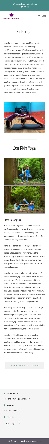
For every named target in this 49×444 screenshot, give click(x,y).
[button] (6, 117)
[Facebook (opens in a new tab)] (22, 6)
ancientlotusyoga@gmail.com (26, 4)
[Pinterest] (19, 423)
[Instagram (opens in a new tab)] (28, 6)
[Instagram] (13, 423)
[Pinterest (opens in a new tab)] (25, 6)
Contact (7, 410)
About (15, 410)
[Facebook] (7, 423)
